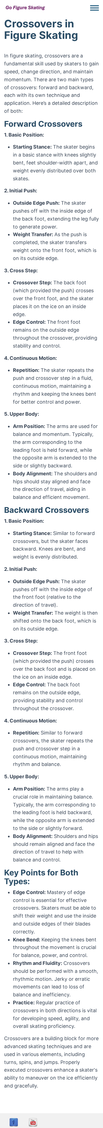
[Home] (25, 7)
